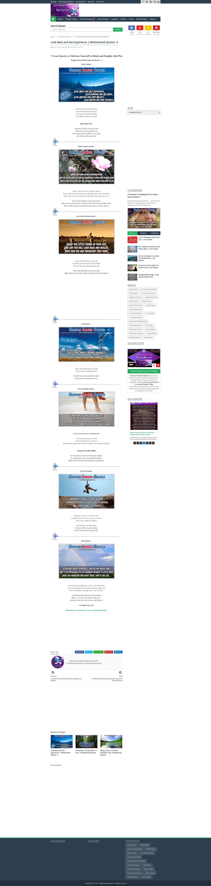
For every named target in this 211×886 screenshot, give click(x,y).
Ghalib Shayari (133, 301)
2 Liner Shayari (131, 845)
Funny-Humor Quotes (148, 293)
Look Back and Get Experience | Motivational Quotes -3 (60, 752)
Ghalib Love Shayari (135, 297)
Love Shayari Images (135, 317)
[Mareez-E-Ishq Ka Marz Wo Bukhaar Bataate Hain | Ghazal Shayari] (144, 416)
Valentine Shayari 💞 (87, 19)
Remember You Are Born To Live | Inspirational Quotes (86, 610)
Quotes (123, 19)
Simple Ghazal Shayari (136, 333)
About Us (91, 2)
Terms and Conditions (66, 2)
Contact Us (100, 2)
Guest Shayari (150, 305)
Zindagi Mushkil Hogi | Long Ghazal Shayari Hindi (148, 276)
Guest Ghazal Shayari (136, 305)
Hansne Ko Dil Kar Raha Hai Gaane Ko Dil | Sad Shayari (148, 266)
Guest (131, 19)
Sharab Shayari (150, 329)
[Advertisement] (120, 10)
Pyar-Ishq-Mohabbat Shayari (138, 321)
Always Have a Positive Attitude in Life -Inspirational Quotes (111, 752)
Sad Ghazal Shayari (135, 325)
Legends (114, 19)
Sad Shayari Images (135, 329)
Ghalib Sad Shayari (151, 297)
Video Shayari (148, 337)
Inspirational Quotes (76, 47)
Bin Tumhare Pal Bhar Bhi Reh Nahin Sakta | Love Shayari (149, 248)
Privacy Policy (80, 2)
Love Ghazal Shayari (135, 313)
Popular (132, 233)
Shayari (60, 19)
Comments (155, 233)
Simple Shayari (151, 333)
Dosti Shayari (133, 289)
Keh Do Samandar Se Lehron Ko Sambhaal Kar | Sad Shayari (148, 258)
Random (143, 233)
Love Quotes (150, 313)
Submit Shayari (141, 19)
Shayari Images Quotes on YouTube (144, 371)
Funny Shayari (133, 293)
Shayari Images (71, 19)
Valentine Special (134, 337)
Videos (152, 19)
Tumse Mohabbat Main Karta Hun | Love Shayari (148, 238)
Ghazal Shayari (103, 19)
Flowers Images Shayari (148, 289)
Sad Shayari (149, 325)
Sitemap (53, 2)
